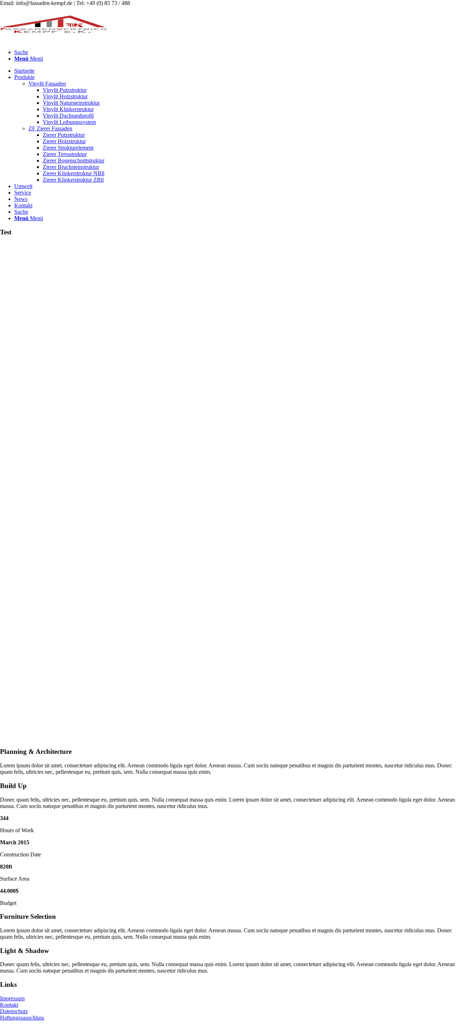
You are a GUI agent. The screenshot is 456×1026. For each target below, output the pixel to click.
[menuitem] (235, 52)
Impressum (12, 998)
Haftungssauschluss (22, 1018)
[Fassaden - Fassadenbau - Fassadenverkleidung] (53, 40)
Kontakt (9, 1005)
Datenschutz (14, 1011)
